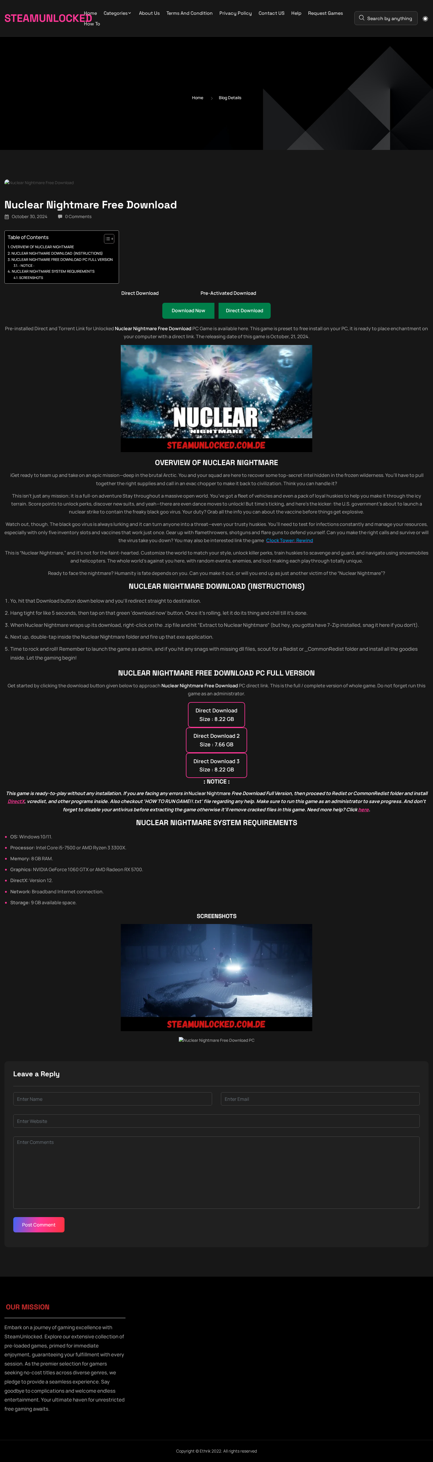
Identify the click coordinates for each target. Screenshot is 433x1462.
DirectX (16, 801)
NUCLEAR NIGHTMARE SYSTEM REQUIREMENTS (53, 271)
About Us (149, 13)
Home (90, 13)
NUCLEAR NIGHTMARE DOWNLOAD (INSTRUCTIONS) (57, 253)
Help (296, 13)
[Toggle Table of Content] (106, 239)
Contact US (272, 13)
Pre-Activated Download (228, 293)
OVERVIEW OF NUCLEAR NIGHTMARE (42, 246)
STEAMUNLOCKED (36, 18)
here (363, 809)
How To (92, 24)
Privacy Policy (235, 13)
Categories (116, 13)
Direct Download (140, 293)
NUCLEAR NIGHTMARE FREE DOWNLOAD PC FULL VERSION (62, 259)
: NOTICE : (26, 265)
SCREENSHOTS (31, 277)
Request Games (325, 13)
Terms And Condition (189, 13)
